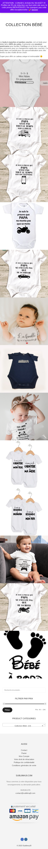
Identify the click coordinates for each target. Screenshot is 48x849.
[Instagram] (25, 839)
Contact (24, 750)
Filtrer (7, 710)
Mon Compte (24, 756)
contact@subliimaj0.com (25, 793)
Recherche (44, 690)
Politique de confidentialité (24, 762)
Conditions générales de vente (24, 765)
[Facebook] (22, 839)
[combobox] (24, 725)
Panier (24, 753)
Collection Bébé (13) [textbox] (29, 726)
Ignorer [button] (35, 10)
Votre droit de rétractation (24, 759)
